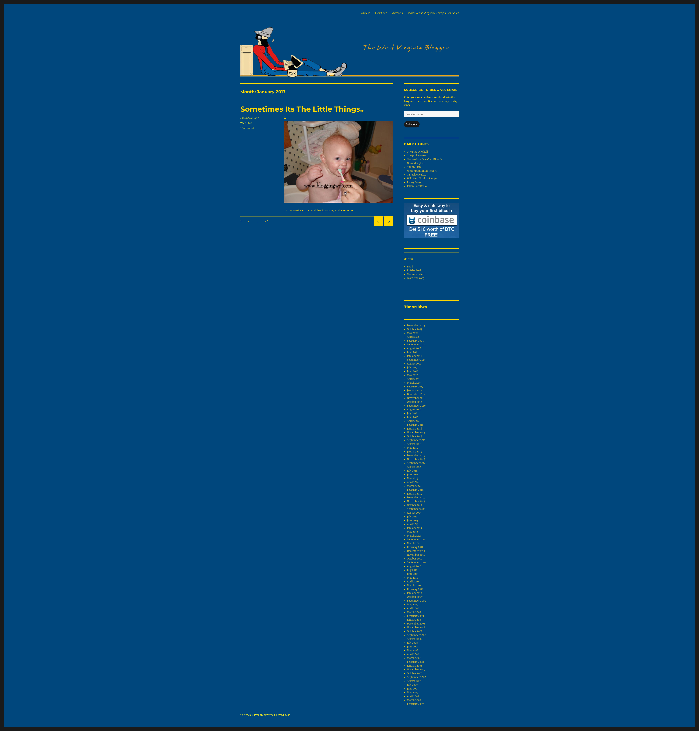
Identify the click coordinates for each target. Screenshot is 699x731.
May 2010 (412, 577)
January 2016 (414, 428)
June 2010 (412, 574)
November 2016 (416, 398)
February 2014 (415, 489)
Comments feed (416, 274)
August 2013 (414, 512)
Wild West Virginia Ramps (422, 178)
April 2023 (413, 336)
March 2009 (414, 612)
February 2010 (415, 589)
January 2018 (414, 356)
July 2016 (412, 413)
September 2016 (416, 405)
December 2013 (416, 497)
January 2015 (414, 451)
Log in (410, 266)
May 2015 (412, 447)
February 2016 (415, 424)
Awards (397, 13)
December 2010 (416, 551)
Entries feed (414, 270)
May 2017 (412, 375)
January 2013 (414, 528)
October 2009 (415, 596)
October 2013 (414, 505)
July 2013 (412, 516)
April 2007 (413, 696)
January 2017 (414, 390)
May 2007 (412, 692)
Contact (381, 13)
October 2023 (414, 329)
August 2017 (414, 363)
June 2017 (412, 371)
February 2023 (415, 340)
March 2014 (414, 486)
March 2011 (413, 543)
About (365, 13)
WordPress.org (415, 278)
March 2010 (414, 585)
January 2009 (414, 619)
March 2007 (414, 700)
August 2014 (414, 466)
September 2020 (416, 344)
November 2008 (416, 627)
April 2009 (413, 608)
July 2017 (412, 367)
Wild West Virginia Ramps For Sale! (433, 13)
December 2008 (416, 623)
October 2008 (414, 631)
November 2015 (416, 432)
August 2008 (414, 639)
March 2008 (414, 658)
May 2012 (412, 531)
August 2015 (414, 444)
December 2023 (416, 325)
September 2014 (416, 463)
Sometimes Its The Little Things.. (302, 109)
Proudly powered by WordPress (272, 715)
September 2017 (416, 359)
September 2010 (416, 562)
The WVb (245, 715)
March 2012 (414, 535)
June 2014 (412, 474)
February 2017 (415, 386)
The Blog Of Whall (417, 151)
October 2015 (414, 436)
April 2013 (412, 524)
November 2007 (416, 669)
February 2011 (415, 547)
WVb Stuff (246, 122)
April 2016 (413, 421)
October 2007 (414, 673)
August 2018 (414, 348)
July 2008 (412, 642)
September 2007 (416, 677)
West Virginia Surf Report (422, 170)
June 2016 (412, 417)
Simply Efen (414, 167)
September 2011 (416, 539)
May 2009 (412, 604)
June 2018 (412, 352)
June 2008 (413, 646)
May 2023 (412, 333)
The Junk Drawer (417, 155)
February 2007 (415, 704)
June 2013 (412, 520)
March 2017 (414, 382)
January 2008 (414, 665)
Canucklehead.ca (416, 174)
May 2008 (412, 650)
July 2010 (412, 570)
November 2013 (416, 501)
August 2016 (414, 409)
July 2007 (412, 684)
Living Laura (414, 182)
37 (267, 221)
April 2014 (413, 482)
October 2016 (414, 401)
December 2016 (416, 394)
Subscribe (412, 124)
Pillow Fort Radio (417, 186)
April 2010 (413, 581)
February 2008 (415, 661)
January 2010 (414, 593)
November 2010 (416, 554)
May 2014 (412, 478)
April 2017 (413, 379)
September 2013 (416, 509)
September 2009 (416, 600)
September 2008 (416, 635)
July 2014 (412, 470)
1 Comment (247, 128)
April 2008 (413, 654)
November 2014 (416, 459)
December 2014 (416, 455)
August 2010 (414, 566)
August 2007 (414, 681)
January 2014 (414, 493)
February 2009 (415, 616)
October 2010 (414, 558)
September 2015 (416, 440)
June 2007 (413, 688)
